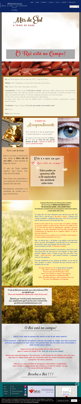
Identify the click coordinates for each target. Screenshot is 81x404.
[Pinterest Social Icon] (25, 395)
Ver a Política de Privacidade (31, 402)
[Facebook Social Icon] (25, 392)
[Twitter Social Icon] (25, 389)
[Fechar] (79, 400)
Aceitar (74, 400)
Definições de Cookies (63, 400)
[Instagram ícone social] (25, 386)
